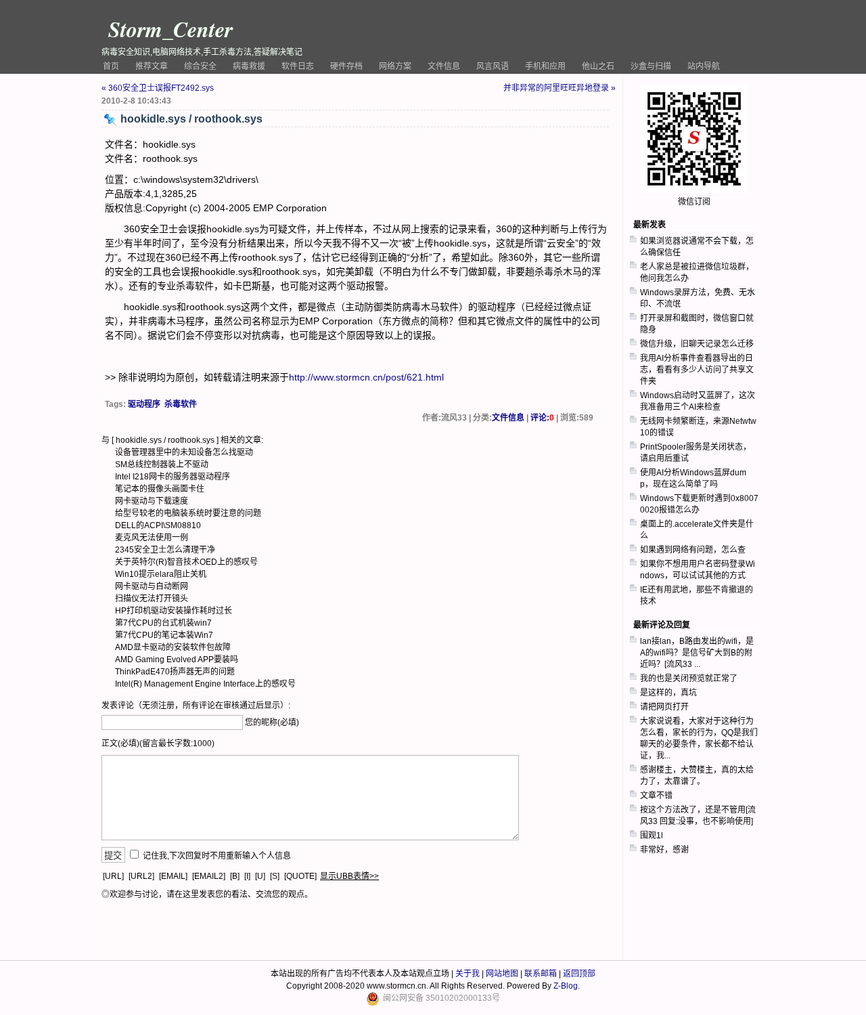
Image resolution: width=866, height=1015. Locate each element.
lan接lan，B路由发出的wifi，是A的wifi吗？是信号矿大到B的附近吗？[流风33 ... (697, 652)
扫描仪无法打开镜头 (151, 598)
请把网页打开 (664, 707)
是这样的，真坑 (668, 692)
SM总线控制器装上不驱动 (161, 464)
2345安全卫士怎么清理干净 (165, 550)
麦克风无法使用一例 (151, 537)
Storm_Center (170, 29)
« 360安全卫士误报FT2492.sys (157, 88)
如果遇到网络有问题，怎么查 (693, 550)
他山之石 (598, 66)
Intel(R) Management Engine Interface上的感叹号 (205, 684)
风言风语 (492, 66)
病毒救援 (249, 66)
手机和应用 (545, 66)
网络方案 (395, 66)
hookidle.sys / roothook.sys (165, 440)
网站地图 (502, 973)
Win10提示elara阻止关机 (160, 574)
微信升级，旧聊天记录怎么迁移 (697, 344)
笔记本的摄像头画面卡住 (159, 489)
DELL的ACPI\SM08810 (158, 525)
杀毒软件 (180, 404)
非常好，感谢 (664, 850)
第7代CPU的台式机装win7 (163, 623)
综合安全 (200, 66)
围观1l (651, 835)
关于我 (467, 973)
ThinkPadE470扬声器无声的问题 (175, 671)
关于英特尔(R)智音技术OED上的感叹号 (186, 562)
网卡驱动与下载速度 (151, 501)
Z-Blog (565, 986)
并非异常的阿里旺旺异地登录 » (559, 88)
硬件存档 (346, 66)
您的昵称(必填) (272, 722)
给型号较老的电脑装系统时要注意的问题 (188, 513)
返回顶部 (579, 973)
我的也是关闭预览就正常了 (688, 678)
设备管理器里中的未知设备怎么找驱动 (184, 452)
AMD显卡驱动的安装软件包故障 (173, 647)
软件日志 (297, 66)
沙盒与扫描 (651, 66)
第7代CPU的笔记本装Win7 (164, 635)
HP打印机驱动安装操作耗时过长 (173, 611)
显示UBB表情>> (349, 876)
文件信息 (444, 66)
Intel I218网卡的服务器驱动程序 (172, 476)
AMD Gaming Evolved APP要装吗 (176, 659)
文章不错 (656, 795)
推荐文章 (151, 66)
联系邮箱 (540, 973)
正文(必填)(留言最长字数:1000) (157, 743)
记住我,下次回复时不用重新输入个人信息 (217, 856)
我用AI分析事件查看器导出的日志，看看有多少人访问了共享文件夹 (697, 369)
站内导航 (703, 66)
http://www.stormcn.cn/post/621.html (366, 377)
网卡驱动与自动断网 (151, 586)
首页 (111, 66)
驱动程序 (144, 404)
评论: (542, 418)
